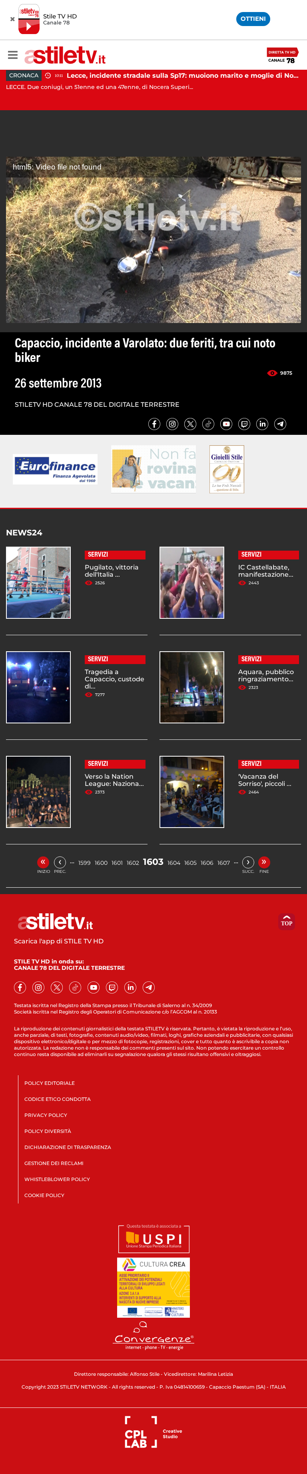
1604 (173, 862)
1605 (190, 862)
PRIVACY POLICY (45, 1115)
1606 (207, 862)
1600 (101, 862)
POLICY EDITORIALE (49, 1083)
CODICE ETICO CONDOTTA (57, 1099)
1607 (223, 862)
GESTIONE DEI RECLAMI (54, 1163)
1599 (84, 862)
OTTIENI (253, 18)
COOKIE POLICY (44, 1195)
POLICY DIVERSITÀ (47, 1131)
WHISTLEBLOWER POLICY (57, 1179)
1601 (117, 862)
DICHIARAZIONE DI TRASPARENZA (67, 1147)
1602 (133, 862)
